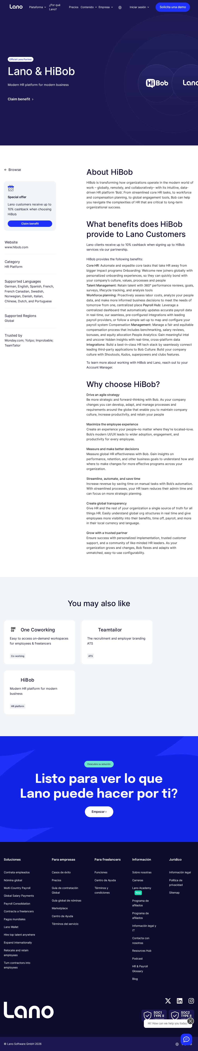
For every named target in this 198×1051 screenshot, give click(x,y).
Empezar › (99, 812)
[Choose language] (120, 7)
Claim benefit (19, 99)
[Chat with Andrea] (186, 1039)
